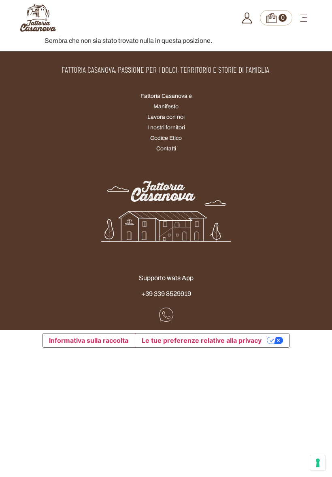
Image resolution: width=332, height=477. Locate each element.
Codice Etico (166, 138)
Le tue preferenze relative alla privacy (202, 340)
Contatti (166, 149)
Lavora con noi (166, 117)
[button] (304, 18)
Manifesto (166, 106)
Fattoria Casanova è (166, 96)
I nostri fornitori (166, 128)
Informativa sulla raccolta (88, 340)
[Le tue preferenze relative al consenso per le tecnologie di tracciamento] (318, 463)
